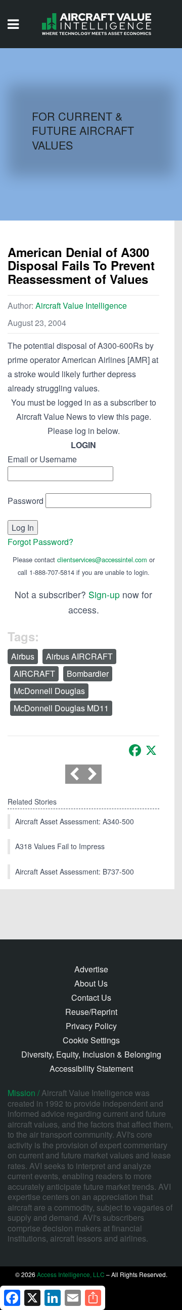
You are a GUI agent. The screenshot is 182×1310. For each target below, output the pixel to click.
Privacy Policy (91, 1026)
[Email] (73, 1298)
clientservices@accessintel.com (102, 559)
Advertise (91, 969)
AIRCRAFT (34, 673)
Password (25, 500)
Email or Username (42, 459)
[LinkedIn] (52, 1298)
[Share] (93, 1298)
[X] (151, 750)
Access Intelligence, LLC (71, 1274)
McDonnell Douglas (49, 691)
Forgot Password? (40, 542)
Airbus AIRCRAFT (79, 656)
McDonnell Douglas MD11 (61, 708)
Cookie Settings (91, 1040)
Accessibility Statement (91, 1068)
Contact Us (91, 997)
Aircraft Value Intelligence (81, 305)
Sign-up (104, 594)
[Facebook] (135, 750)
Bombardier (88, 673)
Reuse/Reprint (91, 1011)
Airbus (22, 656)
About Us (91, 983)
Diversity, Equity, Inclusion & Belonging (91, 1054)
